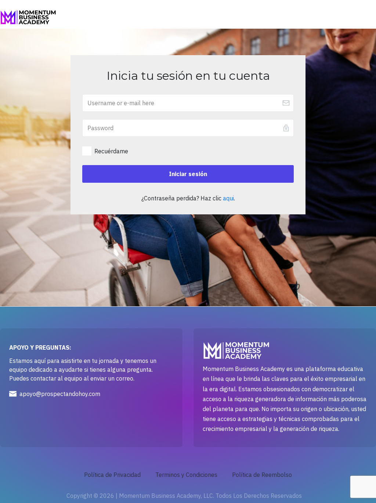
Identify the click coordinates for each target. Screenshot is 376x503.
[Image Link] (28, 17)
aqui (228, 198)
